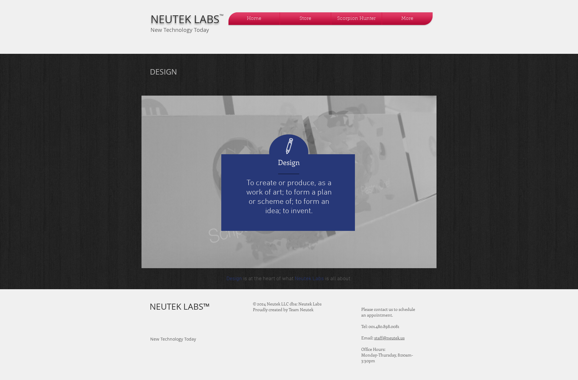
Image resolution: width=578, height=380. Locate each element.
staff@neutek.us (389, 338)
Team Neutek (301, 309)
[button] (305, 18)
